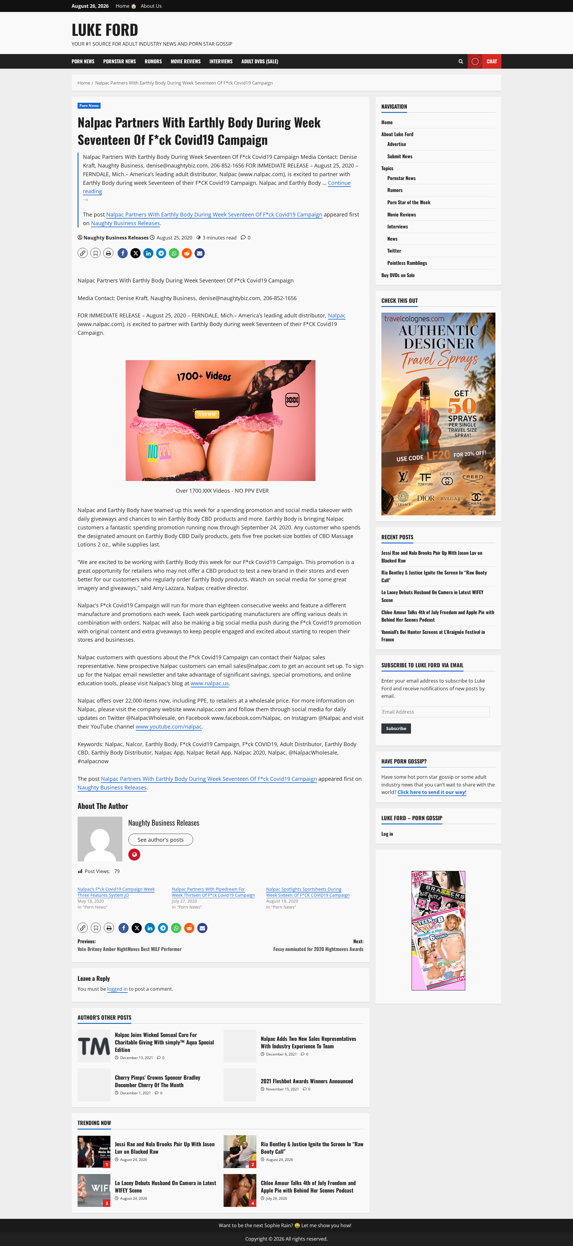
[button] (83, 253)
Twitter (394, 250)
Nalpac (337, 315)
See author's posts (161, 839)
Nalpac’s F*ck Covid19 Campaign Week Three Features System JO (116, 892)
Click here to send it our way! (432, 792)
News (392, 238)
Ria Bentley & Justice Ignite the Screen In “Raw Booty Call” (240, 1151)
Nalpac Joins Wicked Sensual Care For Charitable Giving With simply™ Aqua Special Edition (94, 1046)
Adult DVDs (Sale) (259, 61)
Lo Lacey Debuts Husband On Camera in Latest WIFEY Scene (94, 1190)
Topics (387, 168)
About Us (151, 6)
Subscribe (396, 728)
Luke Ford (105, 29)
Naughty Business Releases (125, 223)
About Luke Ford (397, 134)
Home (387, 122)
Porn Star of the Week (408, 202)
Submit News (399, 156)
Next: (318, 945)
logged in (117, 989)
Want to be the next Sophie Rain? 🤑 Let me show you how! (285, 1225)
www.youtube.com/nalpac (169, 726)
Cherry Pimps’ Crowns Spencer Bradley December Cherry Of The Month (94, 1084)
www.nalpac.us (210, 683)
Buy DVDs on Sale (398, 275)
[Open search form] (461, 61)
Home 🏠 (126, 6)
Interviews (221, 61)
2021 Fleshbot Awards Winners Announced (240, 1084)
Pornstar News (119, 61)
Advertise (396, 144)
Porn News (83, 61)
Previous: (129, 945)
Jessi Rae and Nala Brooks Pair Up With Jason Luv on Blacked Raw (94, 1151)
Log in (387, 833)
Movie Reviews (186, 61)
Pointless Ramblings (407, 262)
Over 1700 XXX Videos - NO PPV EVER (222, 490)
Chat (492, 60)
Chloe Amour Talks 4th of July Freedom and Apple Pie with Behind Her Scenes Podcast (240, 1190)
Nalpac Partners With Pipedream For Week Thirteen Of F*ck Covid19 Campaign (213, 892)
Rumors (153, 61)
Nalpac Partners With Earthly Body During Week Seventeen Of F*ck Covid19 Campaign (214, 214)
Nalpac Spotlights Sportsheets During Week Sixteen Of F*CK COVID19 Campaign (308, 892)
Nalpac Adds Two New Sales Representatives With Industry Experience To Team (240, 1046)
